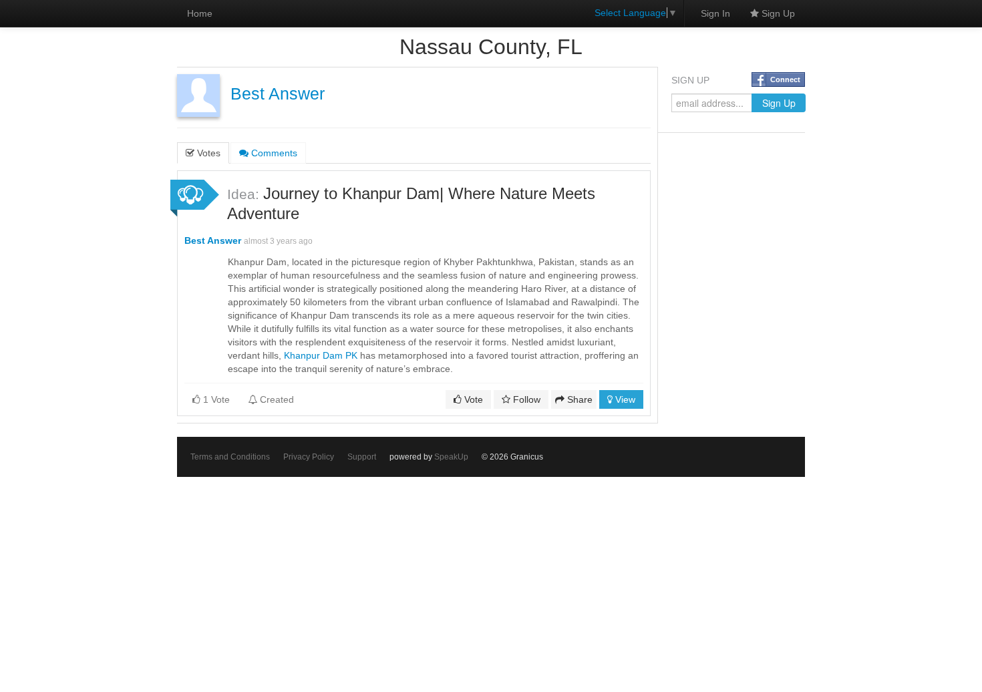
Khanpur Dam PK (320, 355)
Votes (207, 153)
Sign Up (777, 13)
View (624, 399)
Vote (472, 399)
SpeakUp (451, 457)
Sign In (715, 13)
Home (199, 13)
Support (361, 457)
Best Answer (277, 94)
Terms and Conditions (230, 457)
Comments (273, 153)
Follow (525, 399)
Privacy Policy (308, 457)
